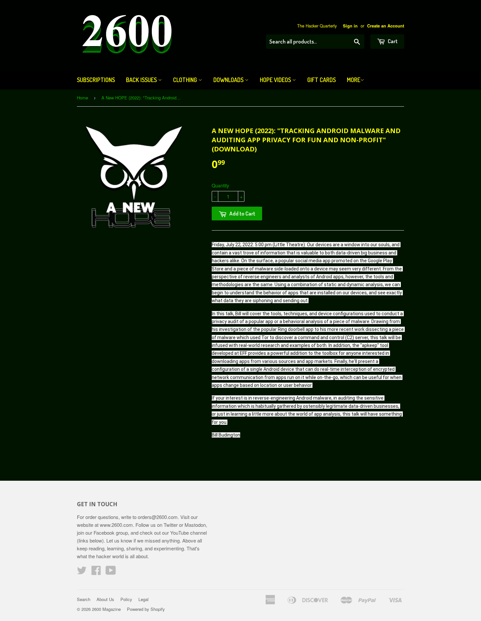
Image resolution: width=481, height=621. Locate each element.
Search (83, 599)
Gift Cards (321, 79)
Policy (126, 599)
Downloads (229, 79)
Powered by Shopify (146, 609)
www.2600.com (116, 524)
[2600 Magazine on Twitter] (82, 572)
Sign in (350, 26)
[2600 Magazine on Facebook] (96, 572)
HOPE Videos (276, 79)
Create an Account (385, 26)
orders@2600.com (158, 516)
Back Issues (142, 79)
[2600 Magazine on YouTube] (111, 572)
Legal (143, 599)
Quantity (220, 185)
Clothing (185, 79)
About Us (105, 599)
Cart (392, 41)
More (353, 79)
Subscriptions (96, 79)
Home (82, 98)
